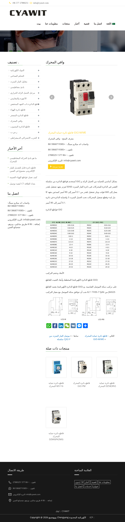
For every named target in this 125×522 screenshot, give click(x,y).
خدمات (88, 486)
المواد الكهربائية (17, 70)
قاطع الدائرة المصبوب (20, 126)
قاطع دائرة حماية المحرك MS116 (56, 384)
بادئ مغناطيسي (17, 87)
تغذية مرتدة (57, 166)
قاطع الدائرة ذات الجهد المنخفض (24, 104)
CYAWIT (65, 511)
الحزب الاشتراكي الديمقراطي (23, 137)
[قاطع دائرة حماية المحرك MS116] (56, 367)
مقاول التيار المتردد (18, 81)
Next (111, 97)
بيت (39, 23)
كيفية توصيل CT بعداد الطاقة (22, 183)
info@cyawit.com (41, 3)
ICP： (92, 517)
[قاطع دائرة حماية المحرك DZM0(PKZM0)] (56, 417)
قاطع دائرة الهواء (17, 109)
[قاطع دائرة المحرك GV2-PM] (81, 367)
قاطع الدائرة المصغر (19, 115)
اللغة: (109, 23)
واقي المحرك (16, 120)
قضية (86, 23)
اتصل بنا (98, 23)
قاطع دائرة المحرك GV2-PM (81, 384)
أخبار (76, 23)
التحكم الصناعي (17, 75)
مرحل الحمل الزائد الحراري (22, 92)
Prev (52, 97)
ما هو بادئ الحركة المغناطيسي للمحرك (23, 160)
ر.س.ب (13, 132)
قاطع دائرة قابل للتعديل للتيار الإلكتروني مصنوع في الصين (23, 169)
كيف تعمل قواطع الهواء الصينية (23, 177)
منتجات (66, 23)
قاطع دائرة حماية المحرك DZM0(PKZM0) (56, 436)
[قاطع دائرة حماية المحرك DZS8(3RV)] (106, 367)
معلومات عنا (51, 23)
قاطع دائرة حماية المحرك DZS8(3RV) (107, 384)
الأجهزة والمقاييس (18, 98)
